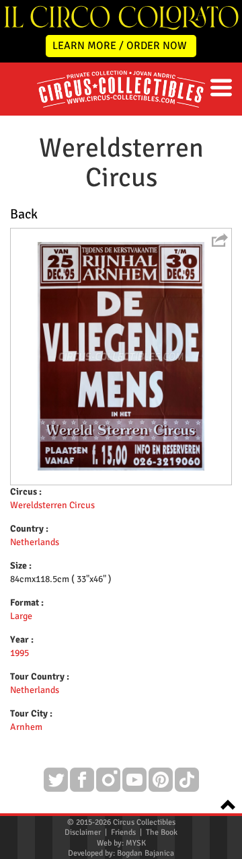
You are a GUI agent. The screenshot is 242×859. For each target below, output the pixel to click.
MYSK (136, 843)
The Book (161, 832)
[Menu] (221, 88)
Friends (123, 832)
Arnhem (26, 727)
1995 (19, 653)
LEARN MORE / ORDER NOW (119, 45)
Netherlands (34, 542)
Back (24, 214)
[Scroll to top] (223, 803)
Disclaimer (83, 832)
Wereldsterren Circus (52, 505)
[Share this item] (220, 240)
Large (21, 616)
